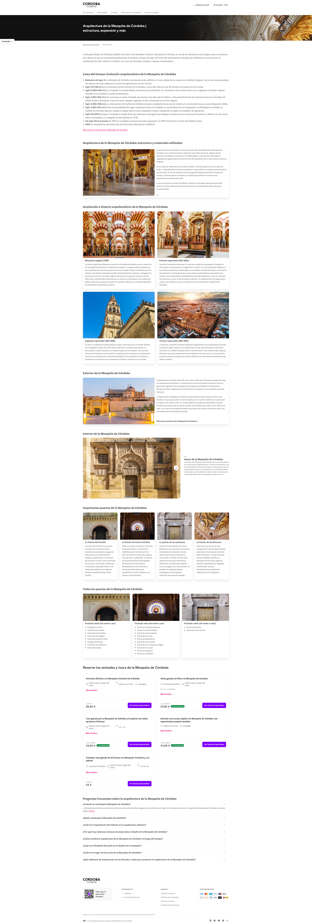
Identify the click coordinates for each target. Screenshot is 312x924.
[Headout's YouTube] (219, 921)
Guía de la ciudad (151, 12)
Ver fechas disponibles (140, 705)
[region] (131, 468)
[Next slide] (176, 467)
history (91, 811)
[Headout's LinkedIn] (210, 921)
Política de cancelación (170, 905)
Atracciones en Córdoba (131, 12)
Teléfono (128, 893)
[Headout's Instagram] (215, 921)
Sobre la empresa (168, 893)
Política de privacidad (169, 897)
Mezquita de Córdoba (91, 44)
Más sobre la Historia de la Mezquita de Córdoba (105, 129)
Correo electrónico (132, 897)
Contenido (6, 41)
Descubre (89, 12)
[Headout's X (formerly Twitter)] (227, 921)
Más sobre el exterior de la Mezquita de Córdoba (176, 421)
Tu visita (114, 12)
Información (102, 12)
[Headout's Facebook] (223, 921)
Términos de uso (167, 901)
